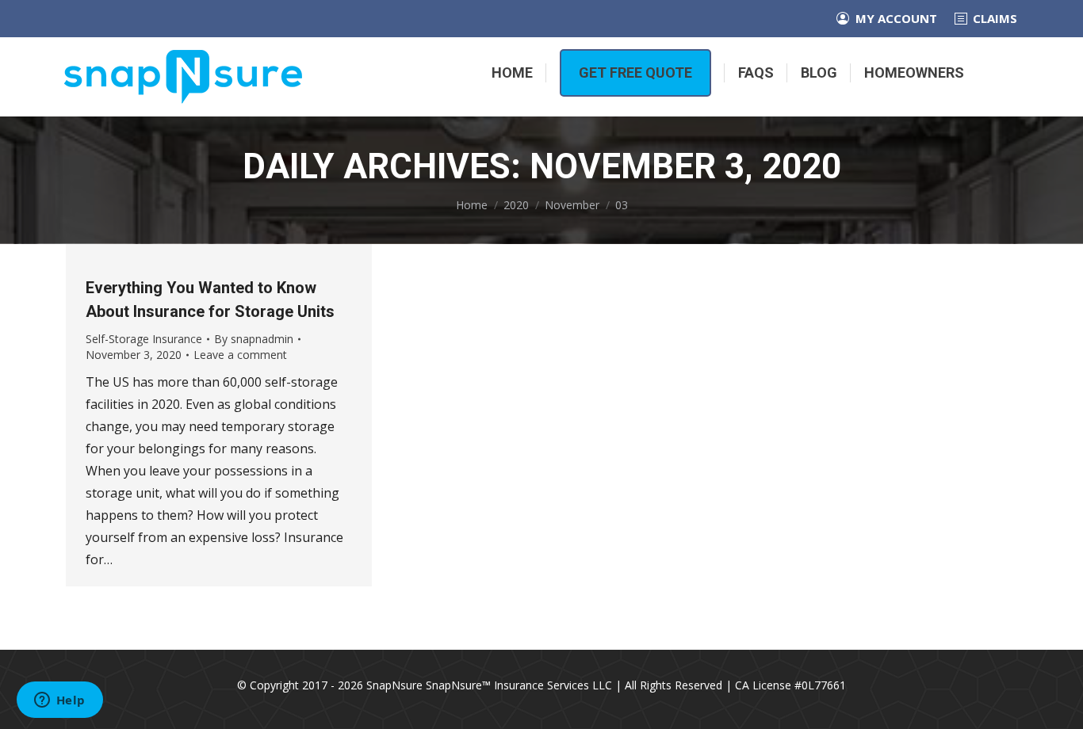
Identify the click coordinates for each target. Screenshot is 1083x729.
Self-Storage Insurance (144, 338)
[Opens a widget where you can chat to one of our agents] (59, 701)
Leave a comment (240, 354)
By (253, 338)
